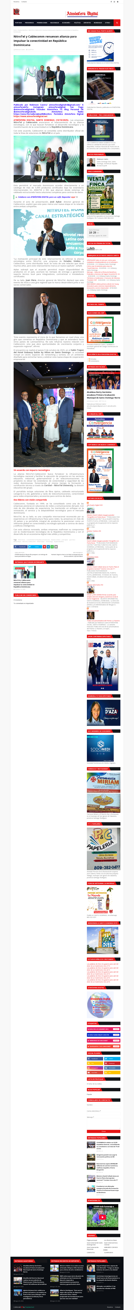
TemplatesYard (29, 1307)
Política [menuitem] (77, 23)
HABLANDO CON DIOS (111, 1247)
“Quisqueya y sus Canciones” (102, 1046)
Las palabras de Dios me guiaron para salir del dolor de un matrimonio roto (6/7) (102, 969)
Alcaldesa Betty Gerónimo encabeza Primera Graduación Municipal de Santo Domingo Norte (103, 395)
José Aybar (65, 540)
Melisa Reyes (17, 541)
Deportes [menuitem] (87, 23)
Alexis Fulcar (21, 540)
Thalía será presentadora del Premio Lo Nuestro (103, 621)
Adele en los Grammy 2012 (102, 1029)
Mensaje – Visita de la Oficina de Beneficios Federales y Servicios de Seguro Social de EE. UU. (103, 273)
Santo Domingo (94, 230)
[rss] (95, 1063)
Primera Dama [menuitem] (42, 23)
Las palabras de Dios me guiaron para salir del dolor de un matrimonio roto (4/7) (102, 977)
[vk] (112, 1068)
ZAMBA (105, 1250)
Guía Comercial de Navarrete (93, 1248)
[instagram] (114, 2)
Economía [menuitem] (66, 23)
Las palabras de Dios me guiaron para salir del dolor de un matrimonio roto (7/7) (102, 965)
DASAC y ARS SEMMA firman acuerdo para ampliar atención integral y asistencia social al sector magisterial (102, 597)
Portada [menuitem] (18, 23)
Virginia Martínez (23, 30)
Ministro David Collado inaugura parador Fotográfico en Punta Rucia (100, 516)
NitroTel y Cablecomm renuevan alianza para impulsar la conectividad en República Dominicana (24, 583)
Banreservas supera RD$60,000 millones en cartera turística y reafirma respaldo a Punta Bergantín (107, 1167)
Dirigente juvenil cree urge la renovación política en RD (107, 1156)
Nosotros (16, 2)
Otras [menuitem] (107, 23)
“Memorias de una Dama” (102, 1041)
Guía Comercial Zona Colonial (110, 1244)
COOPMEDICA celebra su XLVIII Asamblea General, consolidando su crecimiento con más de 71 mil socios (108, 1146)
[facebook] (111, 2)
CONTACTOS (91, 1252)
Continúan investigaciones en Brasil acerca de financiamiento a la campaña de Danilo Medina (108, 1278)
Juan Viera (72, 540)
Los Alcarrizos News (110, 1240)
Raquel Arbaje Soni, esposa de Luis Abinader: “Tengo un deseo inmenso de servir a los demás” (108, 1268)
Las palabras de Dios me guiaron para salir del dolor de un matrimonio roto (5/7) (102, 973)
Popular (89, 1094)
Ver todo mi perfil (102, 165)
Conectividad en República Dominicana (38, 540)
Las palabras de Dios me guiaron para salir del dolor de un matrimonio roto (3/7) (102, 981)
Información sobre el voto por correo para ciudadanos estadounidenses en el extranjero (102, 261)
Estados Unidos (55, 540)
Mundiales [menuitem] (98, 23)
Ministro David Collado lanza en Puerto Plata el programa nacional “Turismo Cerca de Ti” (103, 568)
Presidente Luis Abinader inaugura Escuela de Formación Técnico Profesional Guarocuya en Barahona (108, 1189)
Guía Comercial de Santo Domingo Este (95, 1244)
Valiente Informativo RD (95, 585)
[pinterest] (118, 2)
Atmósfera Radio (92, 557)
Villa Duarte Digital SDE (95, 505)
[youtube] (95, 1072)
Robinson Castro (20, 49)
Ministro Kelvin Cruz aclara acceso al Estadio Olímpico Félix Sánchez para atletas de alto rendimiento (72, 1268)
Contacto (24, 2)
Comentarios (94, 361)
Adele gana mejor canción (102, 1035)
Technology (49, 541)
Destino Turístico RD (94, 531)
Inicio (15, 30)
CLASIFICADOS (108, 1252)
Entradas (93, 359)
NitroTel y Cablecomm (29, 541)
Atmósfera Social (93, 611)
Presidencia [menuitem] (29, 23)
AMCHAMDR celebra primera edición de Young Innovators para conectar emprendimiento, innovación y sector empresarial (103, 286)
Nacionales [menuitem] (54, 23)
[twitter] (112, 1058)
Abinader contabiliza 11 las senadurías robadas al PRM (106, 1287)
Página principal (92, 1240)
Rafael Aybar (40, 541)
